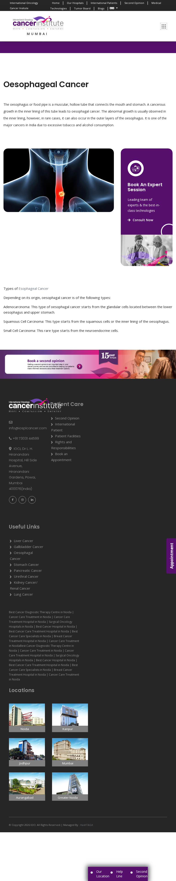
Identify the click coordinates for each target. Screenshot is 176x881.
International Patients (104, 3)
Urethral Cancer (26, 576)
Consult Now (143, 220)
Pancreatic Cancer (28, 570)
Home (56, 3)
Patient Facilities (68, 436)
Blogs (101, 8)
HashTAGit (86, 825)
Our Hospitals (75, 3)
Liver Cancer (23, 540)
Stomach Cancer (26, 564)
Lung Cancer (23, 594)
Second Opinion (134, 3)
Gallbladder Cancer (28, 546)
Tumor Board (82, 8)
